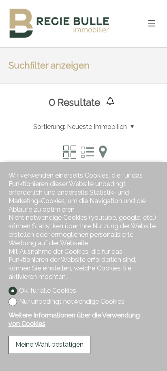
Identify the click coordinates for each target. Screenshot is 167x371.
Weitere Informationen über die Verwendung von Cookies (74, 319)
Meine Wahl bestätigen (49, 344)
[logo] (59, 23)
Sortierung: (49, 127)
